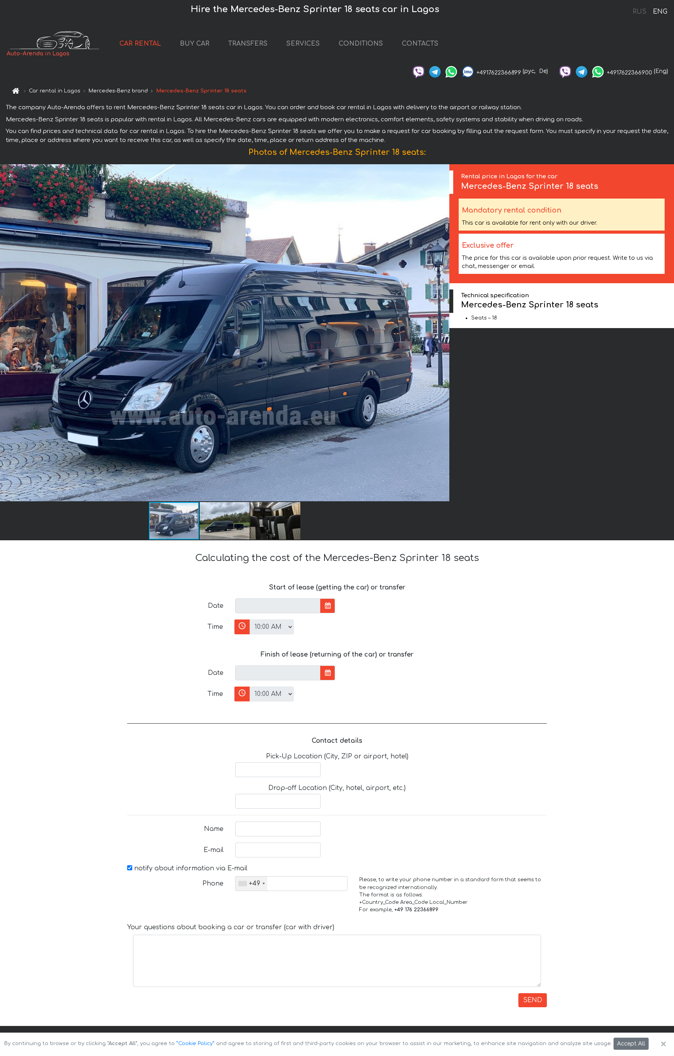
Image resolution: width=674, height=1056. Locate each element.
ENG (660, 11)
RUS (639, 11)
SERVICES (303, 43)
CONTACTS (420, 43)
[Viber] (418, 71)
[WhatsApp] (451, 71)
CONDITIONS (361, 43)
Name (213, 828)
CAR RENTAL (140, 43)
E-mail (213, 850)
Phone (212, 883)
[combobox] (251, 884)
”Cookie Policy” (195, 1043)
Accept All (631, 1044)
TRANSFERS (248, 43)
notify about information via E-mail (189, 868)
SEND (532, 1000)
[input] (278, 605)
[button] (225, 520)
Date (215, 605)
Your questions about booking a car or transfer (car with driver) (230, 927)
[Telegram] (434, 71)
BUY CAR (194, 43)
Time (215, 626)
